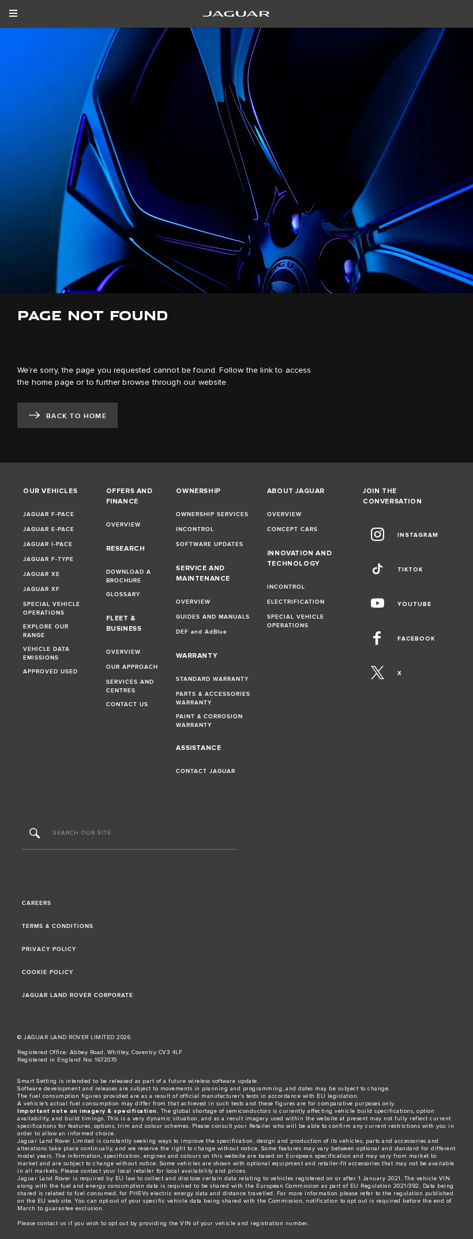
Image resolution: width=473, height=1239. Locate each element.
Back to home (76, 416)
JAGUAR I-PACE (48, 544)
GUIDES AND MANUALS (213, 616)
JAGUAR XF (41, 589)
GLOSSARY (123, 594)
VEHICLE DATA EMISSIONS (46, 653)
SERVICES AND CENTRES (130, 686)
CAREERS (36, 903)
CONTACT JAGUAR (205, 771)
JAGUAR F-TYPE (48, 559)
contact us (51, 1223)
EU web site (54, 1201)
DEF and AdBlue (201, 631)
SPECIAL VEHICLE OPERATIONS (51, 608)
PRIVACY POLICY (49, 949)
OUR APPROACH (132, 667)
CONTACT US (127, 704)
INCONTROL (195, 529)
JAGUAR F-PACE (48, 514)
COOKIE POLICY (47, 972)
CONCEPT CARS (292, 529)
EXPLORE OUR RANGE (46, 631)
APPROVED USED (50, 671)
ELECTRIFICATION (296, 601)
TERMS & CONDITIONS (57, 926)
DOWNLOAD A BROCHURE (128, 576)
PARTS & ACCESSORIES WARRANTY (213, 698)
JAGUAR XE (41, 574)
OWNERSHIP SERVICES (212, 514)
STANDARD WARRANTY (212, 679)
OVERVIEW (123, 524)
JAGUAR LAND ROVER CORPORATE (77, 995)
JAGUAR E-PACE (48, 529)
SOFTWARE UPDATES (209, 544)
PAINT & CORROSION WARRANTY (209, 721)
